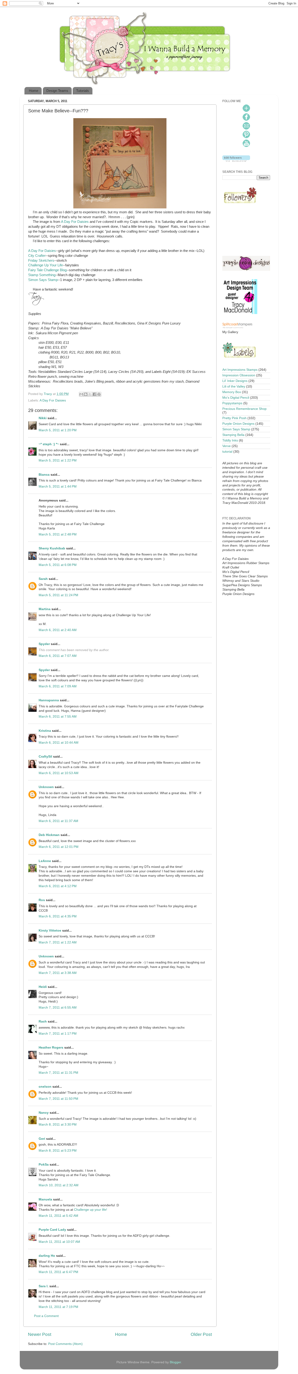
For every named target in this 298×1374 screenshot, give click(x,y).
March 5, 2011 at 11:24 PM (58, 595)
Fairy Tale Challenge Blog (47, 270)
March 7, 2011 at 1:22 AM (58, 942)
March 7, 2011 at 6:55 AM (58, 1007)
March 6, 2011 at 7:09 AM (58, 686)
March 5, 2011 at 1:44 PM (58, 486)
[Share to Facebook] (94, 394)
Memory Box (231, 392)
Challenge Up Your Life (45, 265)
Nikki (43, 418)
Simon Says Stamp (43, 280)
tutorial (227, 451)
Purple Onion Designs (238, 423)
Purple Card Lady (52, 1229)
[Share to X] (90, 394)
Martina (45, 609)
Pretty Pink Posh (234, 418)
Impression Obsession (238, 375)
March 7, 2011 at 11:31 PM (58, 1072)
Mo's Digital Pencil (235, 397)
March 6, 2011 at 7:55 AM (58, 716)
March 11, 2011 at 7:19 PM (58, 1307)
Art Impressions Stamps (239, 369)
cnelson (45, 1086)
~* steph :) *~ (49, 444)
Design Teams (57, 91)
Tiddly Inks (230, 440)
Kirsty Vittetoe (50, 930)
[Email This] (81, 394)
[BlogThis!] (85, 394)
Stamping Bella (233, 435)
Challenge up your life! (90, 1209)
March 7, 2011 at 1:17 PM (58, 1033)
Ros (42, 900)
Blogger (175, 1362)
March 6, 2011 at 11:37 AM (58, 821)
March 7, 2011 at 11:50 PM (58, 1098)
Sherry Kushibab (52, 548)
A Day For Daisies (75, 222)
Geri (42, 1138)
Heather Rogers (51, 1047)
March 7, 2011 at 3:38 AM (58, 973)
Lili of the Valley (233, 386)
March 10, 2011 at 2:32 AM (58, 1185)
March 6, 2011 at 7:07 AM (58, 656)
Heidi (43, 987)
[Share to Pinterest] (99, 394)
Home (33, 91)
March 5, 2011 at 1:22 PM (58, 460)
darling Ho (47, 1255)
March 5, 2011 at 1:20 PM (58, 430)
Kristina (45, 730)
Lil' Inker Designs (234, 381)
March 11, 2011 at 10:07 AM (59, 1242)
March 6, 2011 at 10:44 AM (58, 742)
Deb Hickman (49, 835)
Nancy (44, 1112)
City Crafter (37, 255)
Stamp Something (41, 275)
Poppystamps (232, 403)
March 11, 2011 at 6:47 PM (58, 1272)
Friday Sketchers (41, 260)
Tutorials (82, 91)
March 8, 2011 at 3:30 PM (58, 1124)
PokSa (44, 1164)
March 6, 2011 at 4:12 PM (58, 886)
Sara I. (43, 1286)
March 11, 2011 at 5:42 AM (58, 1215)
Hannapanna (49, 700)
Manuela (45, 1199)
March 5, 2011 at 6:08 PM (58, 565)
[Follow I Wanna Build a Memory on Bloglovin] (236, 160)
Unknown (46, 787)
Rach (43, 1021)
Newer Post (39, 1334)
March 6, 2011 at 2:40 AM (58, 630)
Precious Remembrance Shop (244, 409)
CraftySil (45, 756)
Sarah (43, 579)
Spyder (44, 644)
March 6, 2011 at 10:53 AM (58, 773)
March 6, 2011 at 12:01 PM (58, 847)
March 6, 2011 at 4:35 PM (58, 916)
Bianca (44, 474)
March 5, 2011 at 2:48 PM (58, 534)
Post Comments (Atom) (65, 1344)
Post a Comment (46, 1316)
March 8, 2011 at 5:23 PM (58, 1150)
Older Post (201, 1334)
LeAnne (45, 861)
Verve (226, 446)
